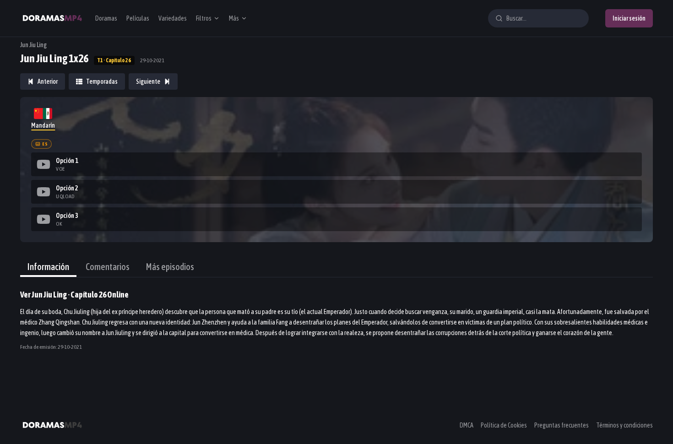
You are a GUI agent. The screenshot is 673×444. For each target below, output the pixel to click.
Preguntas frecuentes (561, 425)
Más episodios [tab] (170, 266)
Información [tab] (48, 266)
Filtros (204, 18)
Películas (137, 18)
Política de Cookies (504, 425)
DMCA (466, 425)
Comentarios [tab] (108, 266)
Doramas (106, 18)
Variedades (172, 18)
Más (234, 18)
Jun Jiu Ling (33, 45)
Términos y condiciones (624, 425)
